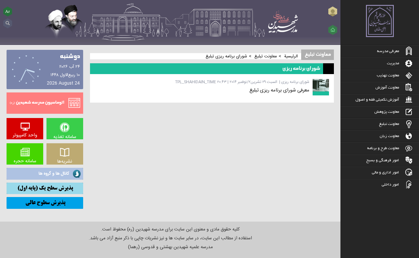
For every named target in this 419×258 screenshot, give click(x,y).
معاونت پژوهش (386, 112)
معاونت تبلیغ (389, 124)
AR (8, 11)
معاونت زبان (389, 136)
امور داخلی (390, 185)
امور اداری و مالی (385, 172)
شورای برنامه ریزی (295, 82)
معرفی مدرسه (388, 51)
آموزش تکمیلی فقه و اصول (377, 100)
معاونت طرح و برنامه (383, 148)
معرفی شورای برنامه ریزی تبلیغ (279, 90)
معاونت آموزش (387, 88)
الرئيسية (291, 56)
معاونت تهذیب (388, 75)
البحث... (7, 20)
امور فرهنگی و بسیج (382, 160)
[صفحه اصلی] (332, 30)
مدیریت (393, 63)
